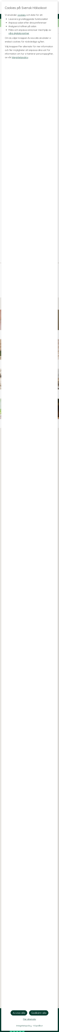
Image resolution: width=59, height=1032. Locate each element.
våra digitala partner (18, 33)
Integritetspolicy (20, 57)
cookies (22, 14)
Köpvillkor (38, 1025)
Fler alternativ (29, 1019)
